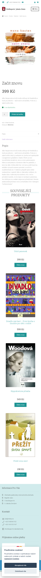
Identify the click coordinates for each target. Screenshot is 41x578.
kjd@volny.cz (9, 519)
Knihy (11, 16)
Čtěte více (20, 265)
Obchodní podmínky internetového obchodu (18, 495)
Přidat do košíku (17, 114)
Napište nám (8, 498)
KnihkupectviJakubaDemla (14, 529)
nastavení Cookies (11, 559)
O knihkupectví (9, 501)
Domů (6, 16)
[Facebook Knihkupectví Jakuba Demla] (3, 2)
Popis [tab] (4, 134)
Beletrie (16, 16)
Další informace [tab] (7, 139)
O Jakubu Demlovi (10, 503)
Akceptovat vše (20, 565)
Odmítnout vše (20, 571)
